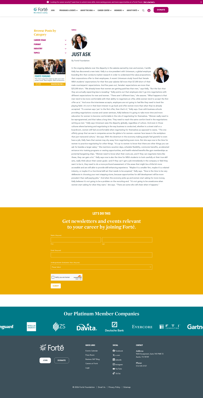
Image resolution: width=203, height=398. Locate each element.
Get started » (149, 2)
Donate (161, 10)
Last (103, 244)
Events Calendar (91, 351)
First (52, 244)
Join (53, 10)
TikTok (118, 373)
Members (118, 10)
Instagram (119, 365)
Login (148, 10)
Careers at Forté (91, 364)
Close (201, 2)
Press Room (89, 355)
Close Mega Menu (168, 24)
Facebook (119, 351)
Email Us (101, 387)
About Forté (132, 10)
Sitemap (127, 387)
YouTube (118, 369)
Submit (56, 286)
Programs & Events (67, 10)
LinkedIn (118, 360)
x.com (117, 355)
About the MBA (86, 10)
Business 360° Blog (92, 359)
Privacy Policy (114, 387)
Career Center (103, 10)
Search (143, 10)
